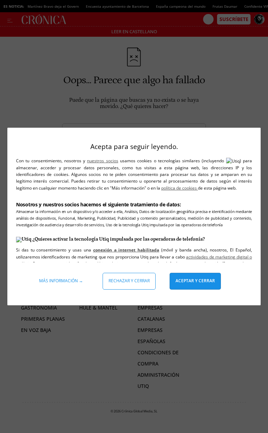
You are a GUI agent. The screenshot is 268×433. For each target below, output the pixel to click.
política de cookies (179, 188)
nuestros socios (102, 161)
